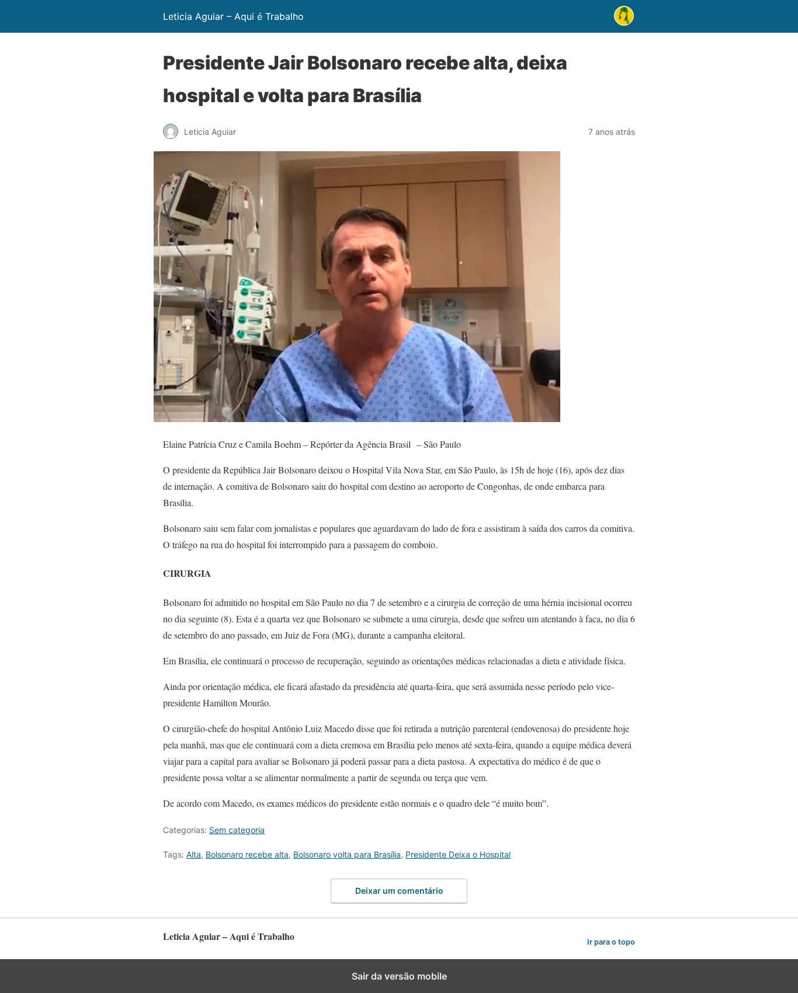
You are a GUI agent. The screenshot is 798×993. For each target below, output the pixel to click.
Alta (193, 854)
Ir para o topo (611, 942)
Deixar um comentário (399, 891)
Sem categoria (237, 830)
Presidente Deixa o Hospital (458, 854)
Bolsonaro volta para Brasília (347, 854)
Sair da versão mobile (399, 976)
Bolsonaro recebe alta (247, 854)
